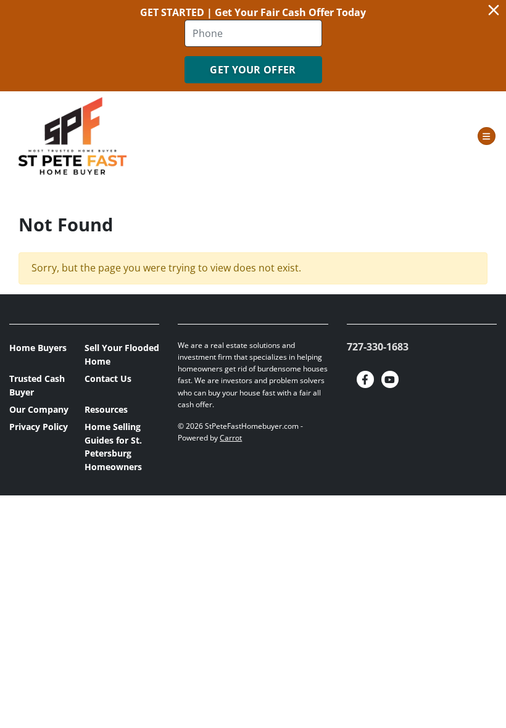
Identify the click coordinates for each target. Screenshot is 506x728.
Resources (106, 409)
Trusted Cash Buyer (37, 385)
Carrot (231, 437)
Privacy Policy (38, 426)
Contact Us (108, 378)
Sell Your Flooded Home (122, 354)
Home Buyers (38, 348)
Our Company (38, 409)
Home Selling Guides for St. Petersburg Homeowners (113, 447)
